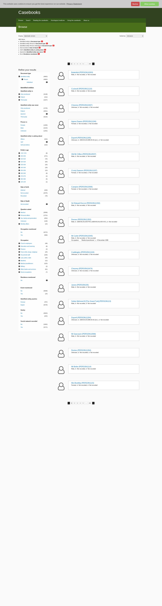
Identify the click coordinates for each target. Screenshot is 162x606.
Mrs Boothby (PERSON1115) (82, 383)
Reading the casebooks (40, 20)
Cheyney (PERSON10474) (81, 268)
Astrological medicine (58, 20)
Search (28, 20)
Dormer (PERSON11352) (81, 219)
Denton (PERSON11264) (81, 350)
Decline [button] (135, 4)
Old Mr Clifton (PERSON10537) (83, 154)
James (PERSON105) (80, 285)
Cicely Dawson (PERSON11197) (84, 170)
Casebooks (29, 12)
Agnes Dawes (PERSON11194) (83, 121)
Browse (20, 20)
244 (90, 63)
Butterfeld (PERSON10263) (82, 72)
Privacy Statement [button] (74, 4)
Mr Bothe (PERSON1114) (81, 367)
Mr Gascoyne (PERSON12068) (83, 334)
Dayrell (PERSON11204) (81, 318)
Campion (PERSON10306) (82, 187)
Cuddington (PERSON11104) (82, 252)
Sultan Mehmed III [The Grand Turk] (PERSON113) (91, 301)
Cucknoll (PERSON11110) (81, 89)
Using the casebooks (74, 20)
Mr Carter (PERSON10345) (82, 236)
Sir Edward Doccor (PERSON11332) (85, 203)
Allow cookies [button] (149, 4)
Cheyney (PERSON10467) (81, 105)
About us (86, 20)
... (86, 63)
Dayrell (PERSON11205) (81, 138)
